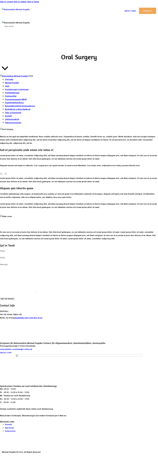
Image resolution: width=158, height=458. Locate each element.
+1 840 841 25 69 (35, 317)
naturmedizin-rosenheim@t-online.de (16, 349)
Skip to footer (33, 1)
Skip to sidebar (20, 1)
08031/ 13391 (6, 352)
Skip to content (6, 1)
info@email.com (21, 317)
